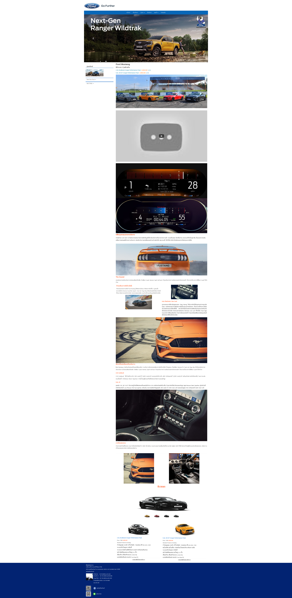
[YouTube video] (161, 136)
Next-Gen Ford (91, 80)
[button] (93, 38)
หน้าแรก (128, 13)
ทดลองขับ (163, 13)
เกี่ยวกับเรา (135, 13)
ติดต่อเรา (149, 13)
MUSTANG (90, 83)
